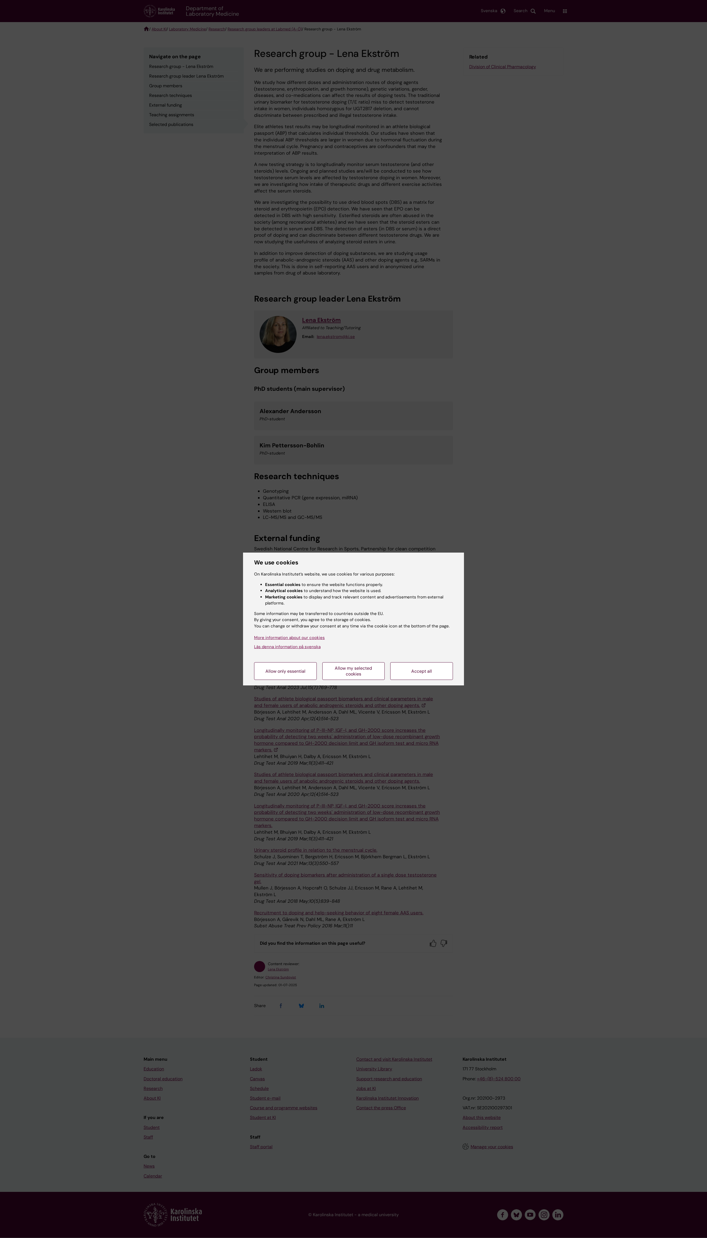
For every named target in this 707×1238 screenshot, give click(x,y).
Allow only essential (285, 671)
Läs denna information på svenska (287, 647)
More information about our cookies (289, 637)
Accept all (421, 671)
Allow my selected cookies (353, 671)
